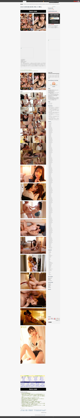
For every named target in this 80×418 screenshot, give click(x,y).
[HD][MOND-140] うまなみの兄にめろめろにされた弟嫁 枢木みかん (30, 399)
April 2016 (50, 226)
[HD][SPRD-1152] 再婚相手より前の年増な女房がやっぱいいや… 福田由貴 (31, 402)
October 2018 (50, 201)
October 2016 (50, 221)
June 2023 (50, 154)
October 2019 (50, 191)
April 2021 (50, 176)
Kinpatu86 (49, 95)
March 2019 (50, 197)
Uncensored (28, 1)
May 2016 (50, 225)
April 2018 (50, 206)
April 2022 (50, 166)
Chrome (54, 92)
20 (53, 76)
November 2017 (50, 210)
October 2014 (50, 241)
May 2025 (50, 135)
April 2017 (50, 216)
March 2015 (50, 237)
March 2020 (50, 187)
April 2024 (50, 146)
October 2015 (50, 231)
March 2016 (50, 227)
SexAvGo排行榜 (50, 280)
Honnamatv (50, 262)
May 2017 (50, 215)
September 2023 (51, 152)
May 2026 (50, 125)
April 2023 (50, 156)
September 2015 (51, 232)
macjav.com (49, 283)
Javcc (21, 4)
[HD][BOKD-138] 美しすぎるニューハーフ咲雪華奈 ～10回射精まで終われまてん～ (32, 401)
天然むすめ (54, 99)
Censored (24, 1)
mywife (52, 96)
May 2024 (50, 145)
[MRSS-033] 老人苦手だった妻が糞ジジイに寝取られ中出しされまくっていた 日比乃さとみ (33, 398)
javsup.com (49, 284)
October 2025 (50, 131)
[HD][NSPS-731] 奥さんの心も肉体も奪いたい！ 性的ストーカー (29, 400)
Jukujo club (52, 94)
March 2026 (50, 127)
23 (58, 76)
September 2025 (51, 132)
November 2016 (50, 220)
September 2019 (51, 192)
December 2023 (50, 149)
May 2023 (50, 155)
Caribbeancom (51, 91)
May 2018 (50, 205)
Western (57, 98)
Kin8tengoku (56, 94)
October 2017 (50, 211)
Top (53, 416)
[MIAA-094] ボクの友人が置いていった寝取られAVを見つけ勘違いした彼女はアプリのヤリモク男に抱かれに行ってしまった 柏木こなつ (54, 119)
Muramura (50, 96)
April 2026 (50, 126)
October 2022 (50, 161)
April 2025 (50, 136)
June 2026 (50, 124)
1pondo (49, 89)
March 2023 (50, 157)
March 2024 (50, 147)
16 (58, 75)
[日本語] (78, 1)
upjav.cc (49, 286)
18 (50, 76)
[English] (77, 1)
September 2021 (51, 172)
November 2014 (50, 240)
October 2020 (50, 181)
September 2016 (51, 222)
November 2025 (50, 130)
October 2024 (50, 141)
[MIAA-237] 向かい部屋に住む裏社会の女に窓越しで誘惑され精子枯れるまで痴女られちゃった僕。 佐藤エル (54, 113)
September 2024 (51, 142)
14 (55, 75)
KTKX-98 (52, 95)
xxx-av (50, 99)
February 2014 (50, 247)
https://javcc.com (50, 9)
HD (34, 1)
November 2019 (50, 190)
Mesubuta (55, 95)
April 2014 (50, 246)
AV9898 (50, 254)
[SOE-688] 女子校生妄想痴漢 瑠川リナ (26, 393)
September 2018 (51, 202)
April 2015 (50, 236)
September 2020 (51, 182)
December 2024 (50, 139)
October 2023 (50, 151)
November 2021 (50, 170)
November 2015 (50, 230)
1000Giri (50, 251)
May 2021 (50, 175)
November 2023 (50, 150)
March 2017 (50, 217)
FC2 (32, 1)
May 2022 (50, 165)
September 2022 (51, 162)
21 (55, 76)
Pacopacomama (51, 97)
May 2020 (50, 185)
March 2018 (50, 207)
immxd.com (49, 287)
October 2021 (50, 171)
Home (21, 1)
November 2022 (50, 160)
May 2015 (50, 235)
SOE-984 (55, 97)
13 (53, 75)
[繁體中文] (76, 1)
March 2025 (50, 137)
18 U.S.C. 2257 (50, 103)
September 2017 (51, 212)
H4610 (49, 259)
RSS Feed (54, 6)
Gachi (58, 92)
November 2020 (50, 180)
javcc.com (30, 416)
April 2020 (50, 186)
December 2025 (50, 129)
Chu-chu (56, 92)
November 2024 (50, 140)
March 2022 (50, 167)
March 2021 (50, 177)
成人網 (41, 1)
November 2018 (50, 200)
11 (50, 75)
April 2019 (50, 196)
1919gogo (50, 252)
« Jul (48, 78)
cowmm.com (49, 285)
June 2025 (50, 134)
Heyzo (53, 93)
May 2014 (50, 245)
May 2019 (50, 195)
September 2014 (51, 242)
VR (36, 1)
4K (38, 1)
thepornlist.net (49, 278)
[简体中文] (74, 1)
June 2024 (50, 144)
